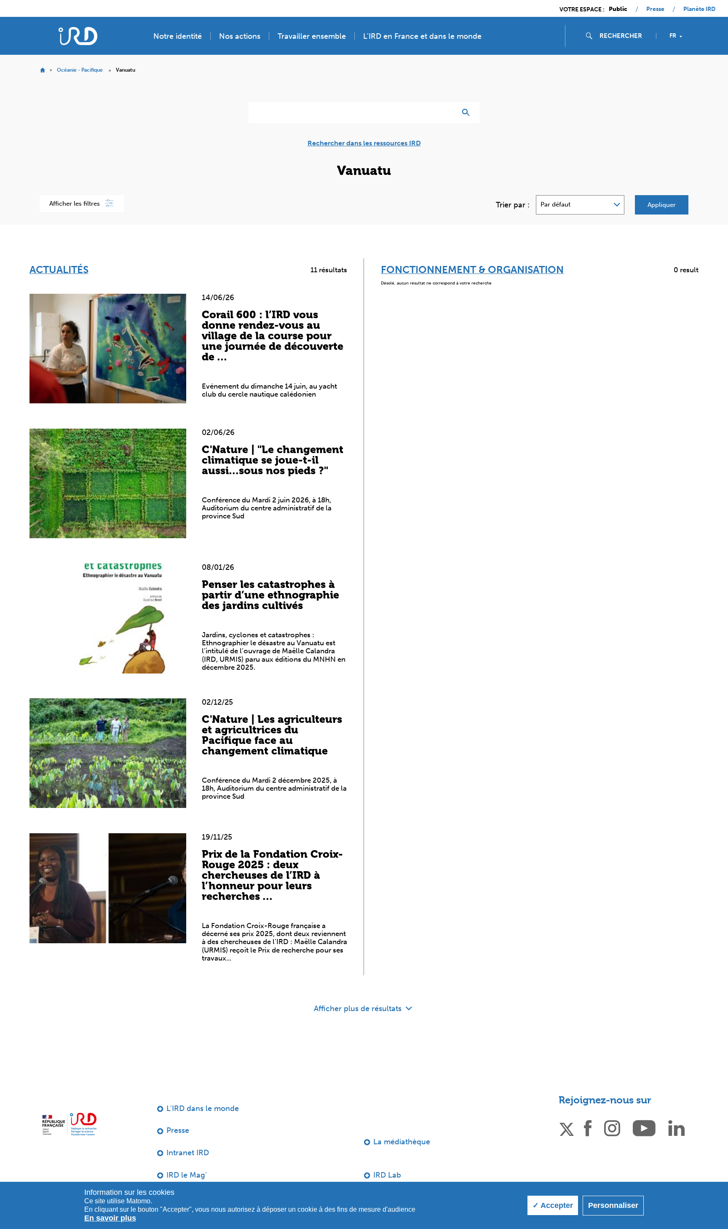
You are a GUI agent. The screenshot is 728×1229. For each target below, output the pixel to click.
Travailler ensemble (312, 36)
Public (618, 9)
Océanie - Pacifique (80, 70)
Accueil (42, 70)
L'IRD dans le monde (202, 1108)
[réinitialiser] (446, 112)
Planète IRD (699, 9)
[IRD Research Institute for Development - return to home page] (69, 1124)
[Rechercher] (467, 112)
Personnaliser (613, 1205)
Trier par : (513, 205)
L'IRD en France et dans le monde (422, 36)
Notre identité (177, 36)
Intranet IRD (187, 1153)
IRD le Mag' (186, 1175)
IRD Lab (387, 1175)
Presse (655, 9)
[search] (624, 36)
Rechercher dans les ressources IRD (364, 143)
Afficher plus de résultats (359, 1008)
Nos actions (239, 36)
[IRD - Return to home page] (78, 36)
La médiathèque (401, 1142)
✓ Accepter (553, 1205)
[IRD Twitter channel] (567, 1128)
